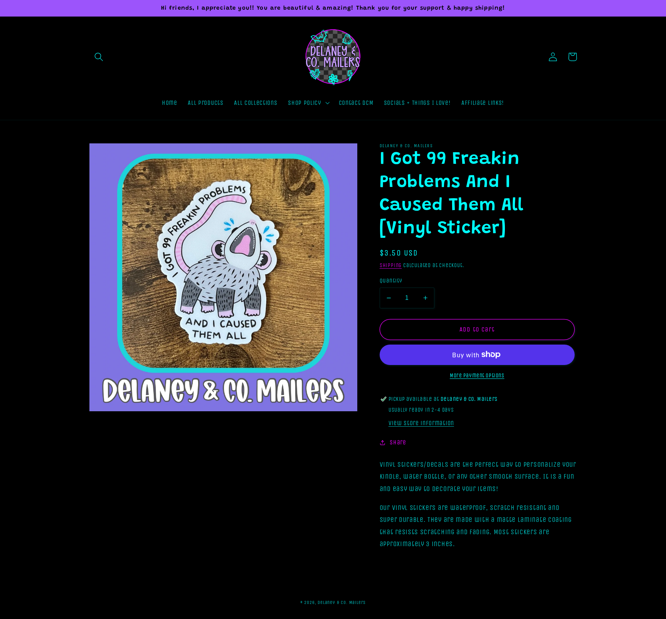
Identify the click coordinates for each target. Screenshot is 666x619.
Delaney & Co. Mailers (342, 602)
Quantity (391, 280)
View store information (421, 423)
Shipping (391, 265)
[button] (99, 57)
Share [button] (398, 442)
